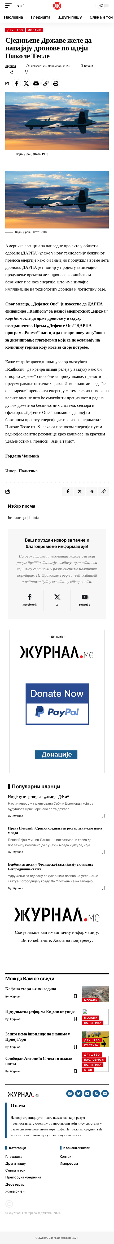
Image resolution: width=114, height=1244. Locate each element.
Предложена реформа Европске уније (39, 1011)
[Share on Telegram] (91, 491)
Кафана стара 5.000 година (30, 989)
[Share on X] (26, 83)
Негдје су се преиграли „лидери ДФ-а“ (38, 796)
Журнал (10, 65)
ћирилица (17, 517)
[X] (57, 600)
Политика (93, 1022)
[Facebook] (29, 600)
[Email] (36, 83)
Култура (91, 1045)
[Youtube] (84, 600)
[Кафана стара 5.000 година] (95, 994)
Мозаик (34, 30)
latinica (35, 517)
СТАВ (88, 1069)
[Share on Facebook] (16, 83)
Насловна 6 (94, 1059)
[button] (9, 5)
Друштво (15, 30)
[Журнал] (56, 5)
